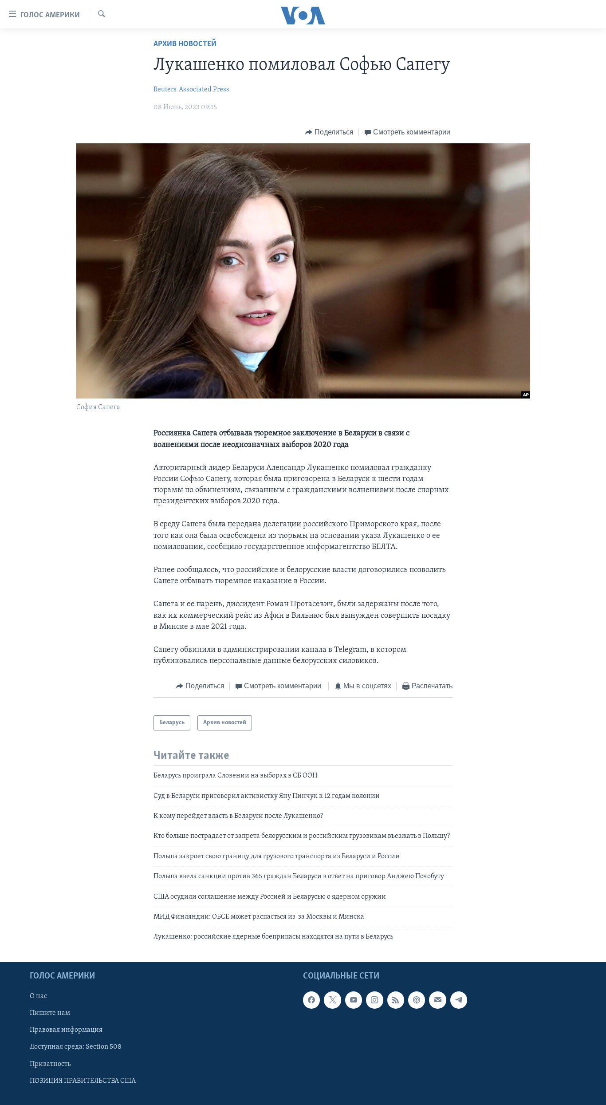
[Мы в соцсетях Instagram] (374, 999)
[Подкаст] (416, 999)
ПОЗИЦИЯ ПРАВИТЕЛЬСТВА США (83, 1080)
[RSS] (395, 999)
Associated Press (204, 89)
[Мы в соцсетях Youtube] (353, 999)
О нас (38, 996)
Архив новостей (184, 44)
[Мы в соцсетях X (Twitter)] (332, 999)
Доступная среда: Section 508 (76, 1046)
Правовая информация (66, 1030)
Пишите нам (50, 1013)
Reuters (165, 89)
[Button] (329, 132)
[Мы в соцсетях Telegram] (458, 999)
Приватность (50, 1063)
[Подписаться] (437, 999)
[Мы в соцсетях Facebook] (311, 999)
